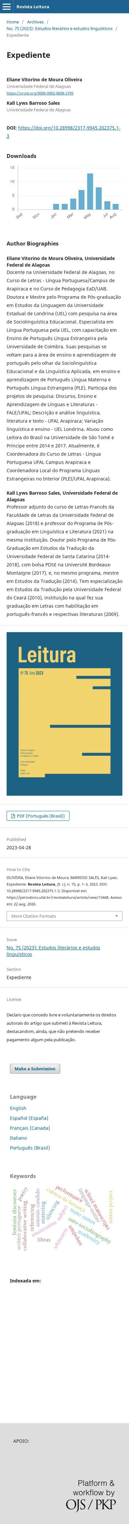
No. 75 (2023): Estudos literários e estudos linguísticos (59, 28)
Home (13, 22)
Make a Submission (35, 1069)
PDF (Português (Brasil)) (40, 816)
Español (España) (29, 1118)
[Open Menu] (6, 6)
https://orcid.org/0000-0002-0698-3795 (40, 93)
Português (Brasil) (30, 1148)
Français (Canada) (30, 1128)
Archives (35, 22)
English (18, 1108)
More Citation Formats (33, 916)
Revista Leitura (33, 7)
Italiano (18, 1138)
